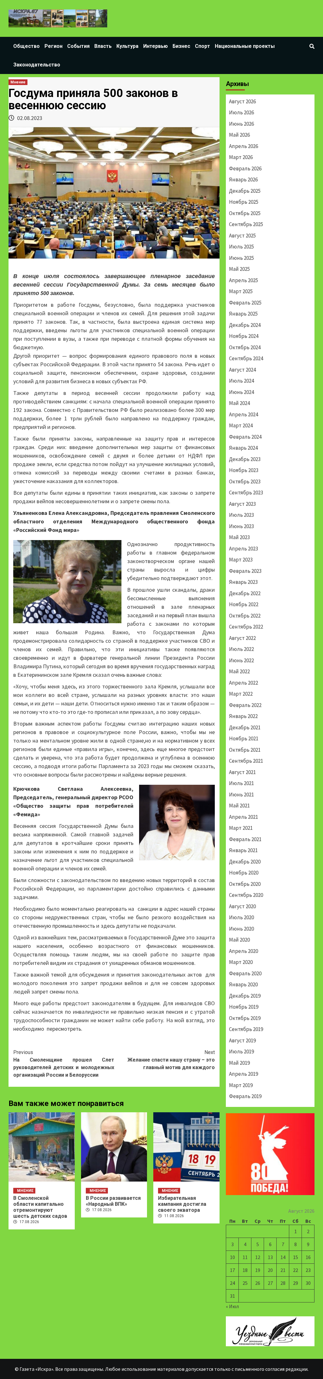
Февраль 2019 (245, 1096)
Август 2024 (242, 369)
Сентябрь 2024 (246, 358)
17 (232, 1270)
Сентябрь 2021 (246, 760)
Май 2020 (239, 939)
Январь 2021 (243, 850)
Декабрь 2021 (245, 727)
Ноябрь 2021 (243, 738)
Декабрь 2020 (245, 861)
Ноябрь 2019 (243, 1006)
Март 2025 (241, 291)
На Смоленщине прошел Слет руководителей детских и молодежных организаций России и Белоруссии (63, 1063)
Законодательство (36, 65)
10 (232, 1257)
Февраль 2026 (245, 168)
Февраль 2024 (245, 436)
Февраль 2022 (245, 705)
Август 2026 (242, 101)
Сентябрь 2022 (246, 626)
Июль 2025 (241, 246)
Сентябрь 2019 (246, 1029)
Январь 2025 (243, 313)
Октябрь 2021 (245, 749)
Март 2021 (241, 827)
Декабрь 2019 (245, 995)
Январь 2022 (243, 716)
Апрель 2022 (243, 682)
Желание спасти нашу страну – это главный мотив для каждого (171, 1059)
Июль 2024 (241, 380)
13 (270, 1257)
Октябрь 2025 (245, 213)
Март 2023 (241, 559)
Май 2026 (239, 134)
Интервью (155, 46)
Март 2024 (241, 425)
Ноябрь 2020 (243, 872)
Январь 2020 (243, 984)
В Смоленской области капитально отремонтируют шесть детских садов (40, 1207)
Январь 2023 (243, 581)
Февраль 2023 (245, 570)
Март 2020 (241, 962)
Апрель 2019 (243, 1073)
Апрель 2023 (243, 548)
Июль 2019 (241, 1051)
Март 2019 (241, 1085)
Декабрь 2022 (245, 593)
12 (257, 1257)
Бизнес (181, 46)
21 (282, 1270)
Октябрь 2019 (245, 1018)
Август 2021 (242, 772)
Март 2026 (241, 157)
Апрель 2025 (243, 280)
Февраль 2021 (245, 839)
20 (270, 1270)
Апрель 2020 (243, 951)
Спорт (202, 46)
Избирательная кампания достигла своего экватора (182, 1204)
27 (270, 1283)
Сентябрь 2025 (246, 224)
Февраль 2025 (245, 302)
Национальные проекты (245, 46)
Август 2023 (242, 503)
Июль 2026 (241, 112)
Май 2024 (239, 403)
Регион (53, 46)
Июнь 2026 (241, 123)
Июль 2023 (241, 514)
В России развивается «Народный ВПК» (113, 1201)
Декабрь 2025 (245, 190)
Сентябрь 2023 (246, 492)
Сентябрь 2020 (246, 895)
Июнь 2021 (241, 794)
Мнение (18, 82)
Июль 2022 (241, 649)
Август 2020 (242, 906)
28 (282, 1283)
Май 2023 (239, 537)
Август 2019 (242, 1040)
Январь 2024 (243, 447)
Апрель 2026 (243, 146)
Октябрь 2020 (245, 883)
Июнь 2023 (241, 526)
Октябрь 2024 (245, 347)
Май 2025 (239, 268)
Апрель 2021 (243, 816)
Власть (103, 46)
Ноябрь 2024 (243, 336)
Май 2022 (239, 671)
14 (282, 1257)
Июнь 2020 (241, 928)
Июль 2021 (241, 783)
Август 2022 (242, 638)
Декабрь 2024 (245, 325)
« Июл (232, 1306)
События (78, 46)
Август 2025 (242, 235)
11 (245, 1257)
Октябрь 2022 (245, 615)
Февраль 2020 (245, 973)
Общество (26, 46)
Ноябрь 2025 (243, 201)
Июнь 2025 (241, 257)
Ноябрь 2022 (243, 604)
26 (257, 1283)
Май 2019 (239, 1062)
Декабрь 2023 (245, 459)
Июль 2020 (241, 917)
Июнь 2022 (241, 660)
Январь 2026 (243, 179)
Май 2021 (239, 805)
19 (257, 1270)
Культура (127, 46)
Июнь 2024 (241, 392)
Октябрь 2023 (245, 481)
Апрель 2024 (243, 414)
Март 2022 (241, 693)
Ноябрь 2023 (243, 470)
